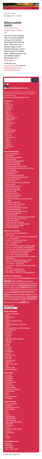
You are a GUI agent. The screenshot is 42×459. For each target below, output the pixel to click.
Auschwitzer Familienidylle (12, 189)
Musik (7, 133)
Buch (5, 65)
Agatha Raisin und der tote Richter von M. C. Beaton (20, 256)
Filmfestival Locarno (27, 285)
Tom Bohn (10, 302)
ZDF (27, 302)
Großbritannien (25, 287)
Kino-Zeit (7, 346)
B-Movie (7, 106)
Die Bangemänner (19, 269)
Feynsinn (7, 414)
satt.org (7, 394)
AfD (5, 278)
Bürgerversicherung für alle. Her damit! (16, 166)
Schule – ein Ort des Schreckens (14, 222)
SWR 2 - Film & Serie (11, 364)
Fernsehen (8, 115)
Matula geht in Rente (22, 254)
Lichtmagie (8, 349)
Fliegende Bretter (10, 416)
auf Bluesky (18, 88)
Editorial (7, 114)
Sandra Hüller (8, 299)
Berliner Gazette (9, 409)
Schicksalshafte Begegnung (13, 209)
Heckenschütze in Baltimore (13, 213)
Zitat (13, 65)
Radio (6, 139)
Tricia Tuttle (16, 302)
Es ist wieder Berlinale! (11, 171)
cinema (7, 319)
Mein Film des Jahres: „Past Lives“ (15, 204)
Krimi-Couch (8, 384)
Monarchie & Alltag (10, 387)
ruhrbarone (8, 431)
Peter (7, 447)
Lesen (19, 68)
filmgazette (8, 333)
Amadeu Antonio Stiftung (12, 407)
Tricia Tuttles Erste (10, 170)
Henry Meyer (7, 289)
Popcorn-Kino (9, 137)
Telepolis (7, 436)
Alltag (6, 103)
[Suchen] (35, 80)
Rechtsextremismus (20, 297)
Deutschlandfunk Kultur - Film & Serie (16, 324)
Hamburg (34, 287)
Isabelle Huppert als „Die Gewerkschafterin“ (17, 224)
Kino (6, 126)
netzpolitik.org (9, 425)
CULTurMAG (8, 380)
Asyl (37, 278)
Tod (5, 302)
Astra (33, 278)
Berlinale (7, 108)
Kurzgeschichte (9, 130)
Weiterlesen (10, 60)
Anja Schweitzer (10, 278)
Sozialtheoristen (9, 432)
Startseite (8, 8)
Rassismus (8, 297)
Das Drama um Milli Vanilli (12, 202)
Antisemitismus (26, 278)
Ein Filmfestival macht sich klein (14, 175)
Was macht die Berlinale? (12, 162)
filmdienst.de (9, 331)
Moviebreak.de (9, 351)
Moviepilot (8, 353)
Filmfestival (8, 119)
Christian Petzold (28, 281)
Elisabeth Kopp (33, 283)
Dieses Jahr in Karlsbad (12, 220)
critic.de (7, 322)
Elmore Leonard (11, 68)
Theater (7, 144)
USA (23, 301)
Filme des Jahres (10, 117)
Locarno (13, 292)
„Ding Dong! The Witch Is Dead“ (23, 260)
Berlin (7, 280)
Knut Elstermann (32, 289)
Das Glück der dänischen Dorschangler (16, 211)
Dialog (7, 112)
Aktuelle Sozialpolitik (11, 404)
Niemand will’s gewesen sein (13, 186)
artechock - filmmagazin (12, 313)
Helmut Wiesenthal (10, 420)
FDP (16, 285)
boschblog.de (9, 376)
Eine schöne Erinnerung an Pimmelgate (16, 207)
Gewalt (17, 287)
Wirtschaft (8, 146)
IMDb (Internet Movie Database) (14, 338)
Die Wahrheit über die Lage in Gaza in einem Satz (19, 168)
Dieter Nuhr (21, 283)
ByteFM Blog (9, 378)
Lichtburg (6, 292)
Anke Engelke (18, 278)
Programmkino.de (10, 360)
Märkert (11, 447)
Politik (7, 135)
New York (17, 294)
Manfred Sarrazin (10, 258)
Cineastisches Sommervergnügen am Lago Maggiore (20, 216)
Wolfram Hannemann (11, 369)
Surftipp (7, 142)
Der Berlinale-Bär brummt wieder (14, 225)
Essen (6, 285)
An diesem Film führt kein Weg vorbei (16, 218)
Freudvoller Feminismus (12, 197)
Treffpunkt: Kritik (10, 367)
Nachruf (11, 294)
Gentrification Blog (10, 418)
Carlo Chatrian (17, 281)
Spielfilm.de (8, 362)
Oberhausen (26, 294)
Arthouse (7, 105)
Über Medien (8, 398)
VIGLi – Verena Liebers (11, 449)
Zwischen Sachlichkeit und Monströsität (16, 177)
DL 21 (7, 412)
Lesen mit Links (9, 385)
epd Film (7, 326)
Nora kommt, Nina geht (20, 240)
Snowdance (16, 299)
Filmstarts (8, 337)
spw (6, 434)
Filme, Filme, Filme (10, 191)
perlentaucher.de (10, 391)
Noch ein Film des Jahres (12, 188)
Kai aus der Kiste (10, 180)
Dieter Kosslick (15, 283)
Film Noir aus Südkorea (12, 227)
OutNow (7, 358)
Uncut (7, 366)
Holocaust (14, 290)
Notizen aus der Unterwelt (12, 389)
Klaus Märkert (9, 271)
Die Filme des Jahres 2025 (12, 164)
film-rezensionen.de (10, 329)
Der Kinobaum (10, 3)
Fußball (7, 121)
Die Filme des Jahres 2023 (12, 206)
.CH (11, 358)
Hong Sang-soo (23, 289)
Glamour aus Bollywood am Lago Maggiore (17, 182)
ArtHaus (7, 315)
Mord (6, 294)
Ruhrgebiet (32, 297)
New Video (8, 356)
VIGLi (6, 243)
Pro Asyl (7, 427)
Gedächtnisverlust (10, 173)
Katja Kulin (8, 443)
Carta (6, 411)
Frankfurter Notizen (10, 382)
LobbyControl (9, 423)
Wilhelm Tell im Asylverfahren (20, 252)
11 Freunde (8, 375)
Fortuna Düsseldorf (10, 159)
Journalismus (9, 123)
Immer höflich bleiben (11, 215)
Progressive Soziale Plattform (13, 429)
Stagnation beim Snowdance (13, 195)
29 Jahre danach (14, 238)
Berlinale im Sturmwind (11, 193)
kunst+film (8, 347)
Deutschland (7, 283)
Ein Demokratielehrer (22, 261)
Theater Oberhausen (29, 299)
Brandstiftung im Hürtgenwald (13, 157)
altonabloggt (8, 405)
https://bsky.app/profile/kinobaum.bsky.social (16, 97)
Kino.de (7, 344)
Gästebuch (14, 243)
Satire (7, 141)
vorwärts (7, 438)
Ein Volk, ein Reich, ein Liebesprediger (26, 236)
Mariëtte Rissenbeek (26, 292)
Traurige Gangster (10, 184)
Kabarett (7, 124)
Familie (12, 285)
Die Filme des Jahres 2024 (12, 179)
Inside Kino (8, 340)
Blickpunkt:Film (9, 317)
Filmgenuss (8, 335)
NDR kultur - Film (10, 355)
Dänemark (27, 283)
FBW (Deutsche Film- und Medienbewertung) (18, 328)
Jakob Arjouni (20, 263)
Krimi (9, 65)
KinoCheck (8, 342)
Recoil (7, 393)
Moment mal (8, 132)
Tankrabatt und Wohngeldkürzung (14, 161)
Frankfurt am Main (9, 287)
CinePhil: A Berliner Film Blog (13, 320)
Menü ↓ (34, 8)
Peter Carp (34, 294)
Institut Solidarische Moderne (13, 422)
